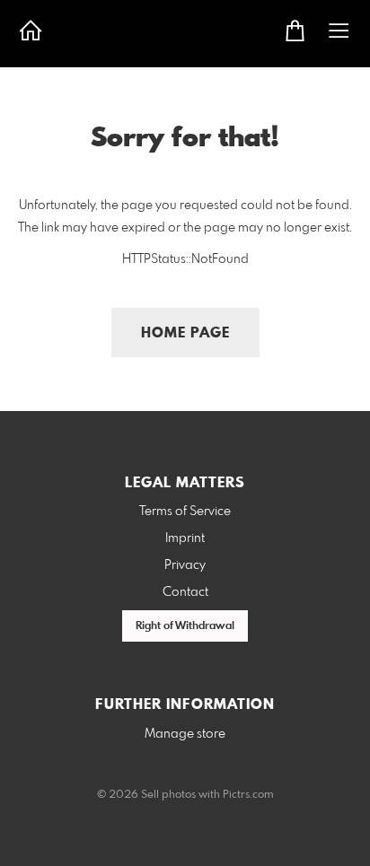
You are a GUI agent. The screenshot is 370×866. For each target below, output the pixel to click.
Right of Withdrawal (185, 626)
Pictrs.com (248, 795)
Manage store (185, 734)
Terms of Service (185, 511)
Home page (185, 333)
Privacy (185, 565)
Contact (185, 592)
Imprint (185, 538)
